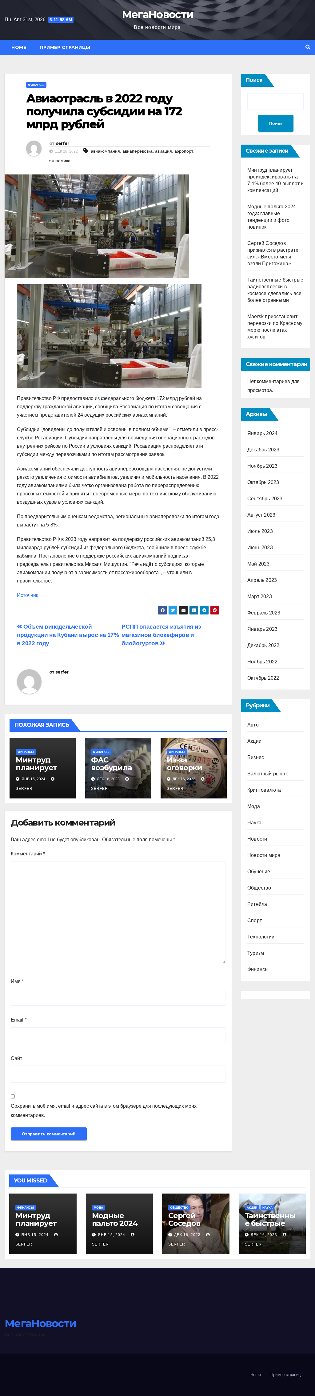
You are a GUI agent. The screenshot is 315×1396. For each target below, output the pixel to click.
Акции (254, 741)
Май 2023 (258, 563)
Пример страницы (65, 47)
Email (18, 1019)
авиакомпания (105, 151)
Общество (259, 887)
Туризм (255, 953)
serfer (62, 143)
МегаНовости (157, 14)
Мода (253, 806)
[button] (307, 47)
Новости (257, 839)
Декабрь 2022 (263, 645)
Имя (17, 981)
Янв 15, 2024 (35, 1235)
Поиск (254, 80)
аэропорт (183, 151)
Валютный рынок (267, 773)
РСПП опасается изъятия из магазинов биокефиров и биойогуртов (161, 634)
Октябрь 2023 (263, 482)
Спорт (254, 920)
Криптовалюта (264, 790)
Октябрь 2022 (263, 678)
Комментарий (28, 853)
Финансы (36, 84)
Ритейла (257, 904)
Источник (27, 595)
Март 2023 (259, 596)
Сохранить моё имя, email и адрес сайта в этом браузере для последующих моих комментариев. (104, 1110)
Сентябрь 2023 (265, 498)
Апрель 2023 (262, 580)
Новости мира (263, 855)
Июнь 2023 (260, 547)
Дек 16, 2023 (187, 1235)
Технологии (260, 936)
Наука (254, 822)
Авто (253, 724)
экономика (59, 160)
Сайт (16, 1058)
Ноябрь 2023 (262, 466)
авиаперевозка (137, 151)
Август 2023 (261, 515)
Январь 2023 (262, 629)
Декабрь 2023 (263, 449)
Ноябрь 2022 (262, 661)
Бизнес (255, 757)
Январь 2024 (262, 433)
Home (18, 47)
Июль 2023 (260, 531)
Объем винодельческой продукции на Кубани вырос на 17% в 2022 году (68, 634)
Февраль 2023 (263, 612)
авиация (163, 151)
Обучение (258, 871)
